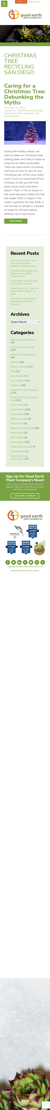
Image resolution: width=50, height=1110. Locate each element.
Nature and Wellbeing (22, 428)
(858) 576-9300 (34, 2)
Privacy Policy (33, 570)
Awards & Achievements (23, 354)
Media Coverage (18, 418)
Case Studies (17, 376)
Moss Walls (16, 423)
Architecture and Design (30, 110)
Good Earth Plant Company (24, 390)
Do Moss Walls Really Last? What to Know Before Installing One (24, 273)
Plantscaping (17, 442)
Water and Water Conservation (19, 457)
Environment (17, 380)
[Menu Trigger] (4, 4)
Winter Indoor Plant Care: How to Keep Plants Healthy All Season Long (23, 263)
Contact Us (21, 2)
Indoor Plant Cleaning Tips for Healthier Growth (24, 282)
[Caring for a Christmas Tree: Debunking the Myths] (25, 145)
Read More (16, 221)
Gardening (16, 385)
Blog (13, 371)
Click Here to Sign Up (25, 496)
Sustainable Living (20, 446)
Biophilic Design (19, 366)
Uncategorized (18, 451)
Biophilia (15, 362)
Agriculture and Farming (23, 339)
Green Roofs (17, 404)
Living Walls (17, 414)
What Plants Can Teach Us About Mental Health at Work (24, 291)
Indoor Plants (11, 116)
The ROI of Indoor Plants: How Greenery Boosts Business (23, 301)
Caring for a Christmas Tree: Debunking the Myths (24, 94)
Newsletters (17, 432)
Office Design (17, 437)
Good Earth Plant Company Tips (21, 113)
